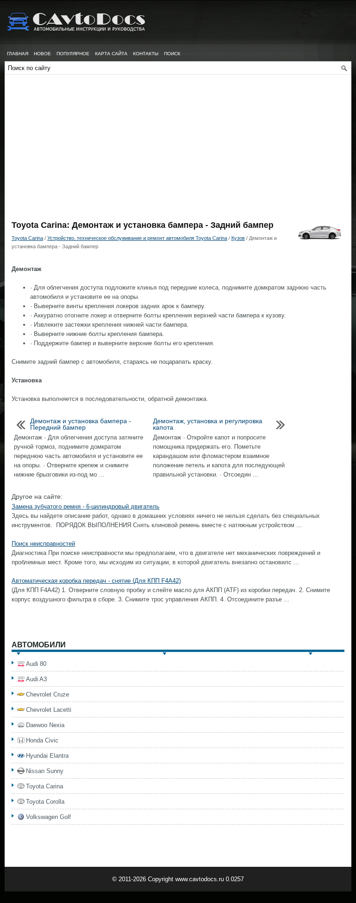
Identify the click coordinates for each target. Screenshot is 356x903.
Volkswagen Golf (48, 816)
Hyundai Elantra (47, 755)
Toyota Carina (27, 238)
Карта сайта (111, 53)
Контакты (146, 53)
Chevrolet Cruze (47, 694)
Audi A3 (36, 679)
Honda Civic (42, 740)
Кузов (238, 238)
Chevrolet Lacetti (48, 709)
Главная (17, 53)
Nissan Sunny (45, 771)
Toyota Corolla (45, 801)
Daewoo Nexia (45, 725)
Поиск (172, 53)
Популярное (73, 53)
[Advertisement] (178, 151)
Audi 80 (36, 663)
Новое (42, 53)
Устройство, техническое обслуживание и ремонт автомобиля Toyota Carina (137, 238)
